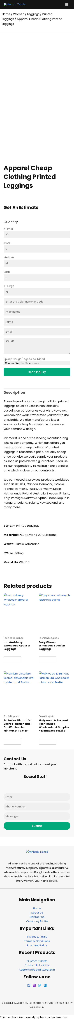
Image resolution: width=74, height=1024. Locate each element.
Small (7, 243)
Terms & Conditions (37, 941)
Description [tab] (14, 392)
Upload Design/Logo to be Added (24, 359)
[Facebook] (29, 985)
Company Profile (37, 921)
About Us (37, 912)
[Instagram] (34, 985)
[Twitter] (39, 985)
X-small (8, 229)
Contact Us (37, 917)
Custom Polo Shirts (37, 965)
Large (7, 272)
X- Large (9, 286)
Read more (12, 659)
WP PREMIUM (37, 1007)
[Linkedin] (45, 985)
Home (6, 14)
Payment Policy (37, 945)
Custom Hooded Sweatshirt (37, 969)
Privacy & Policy (37, 937)
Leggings (33, 14)
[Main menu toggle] (66, 4)
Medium (9, 257)
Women (18, 14)
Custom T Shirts (37, 961)
